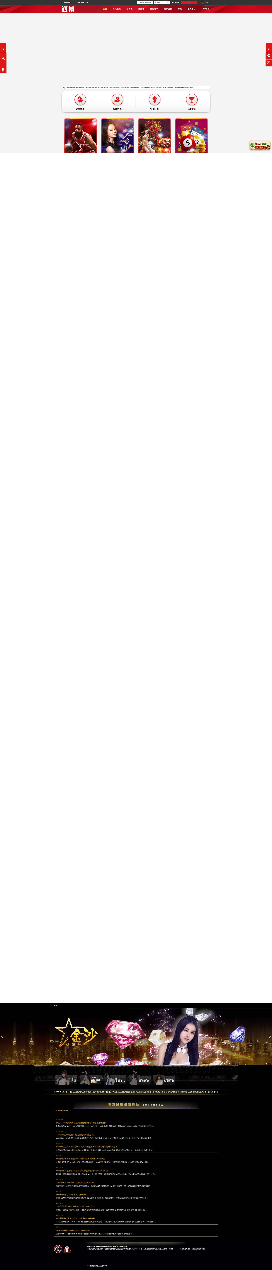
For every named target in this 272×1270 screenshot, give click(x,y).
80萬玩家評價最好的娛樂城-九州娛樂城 (73, 1231)
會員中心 (115, 1076)
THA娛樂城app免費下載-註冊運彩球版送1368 (75, 1135)
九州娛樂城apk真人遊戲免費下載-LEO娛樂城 (75, 1206)
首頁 (55, 1005)
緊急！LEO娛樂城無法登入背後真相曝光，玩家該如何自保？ (82, 1123)
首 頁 (66, 1076)
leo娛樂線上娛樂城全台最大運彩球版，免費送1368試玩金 (80, 1159)
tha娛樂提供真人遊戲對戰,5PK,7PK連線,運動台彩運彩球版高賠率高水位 (87, 1147)
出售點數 (164, 1076)
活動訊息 (91, 1076)
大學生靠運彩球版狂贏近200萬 (97, 1266)
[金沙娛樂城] (76, 1032)
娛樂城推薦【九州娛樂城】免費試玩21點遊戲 (75, 1218)
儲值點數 (140, 1076)
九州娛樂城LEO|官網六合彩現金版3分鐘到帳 (75, 1183)
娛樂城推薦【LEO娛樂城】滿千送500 (72, 1195)
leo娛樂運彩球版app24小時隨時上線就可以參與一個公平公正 (82, 1171)
